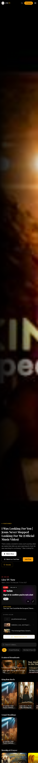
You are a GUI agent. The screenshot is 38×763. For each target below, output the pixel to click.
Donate (29, 3)
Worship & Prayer (28, 650)
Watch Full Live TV (20, 637)
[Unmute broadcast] (28, 601)
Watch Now (10, 554)
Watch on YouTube (12, 559)
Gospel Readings (14, 650)
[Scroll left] (3, 650)
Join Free (28, 559)
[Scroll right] (34, 650)
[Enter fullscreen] (33, 601)
